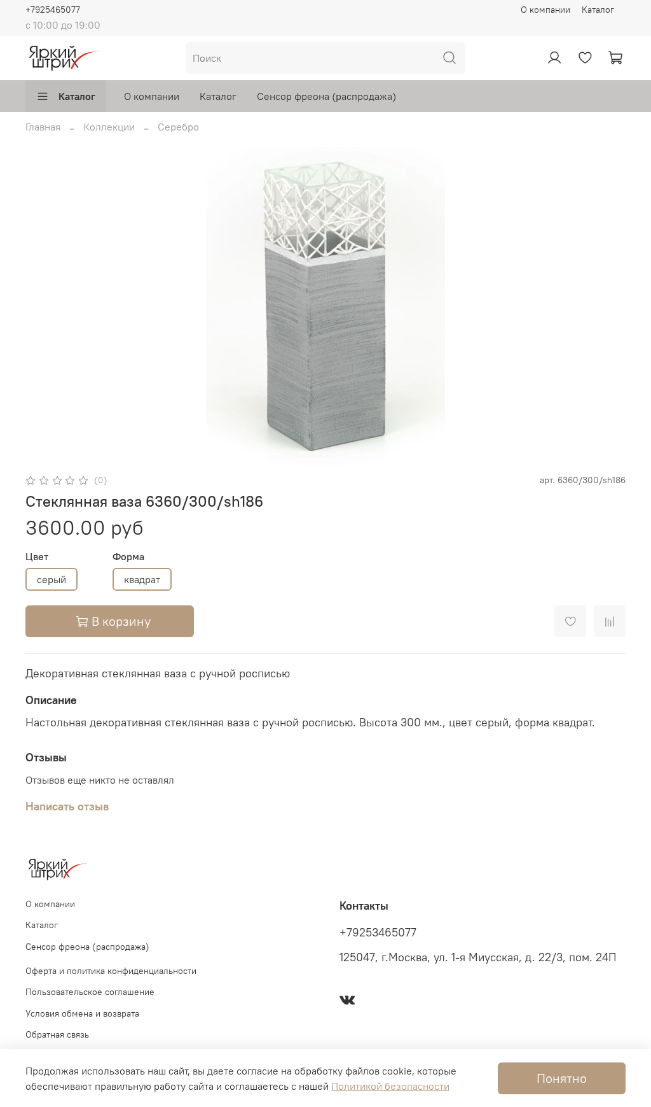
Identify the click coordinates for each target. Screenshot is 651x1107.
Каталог (598, 9)
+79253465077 (377, 933)
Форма (128, 557)
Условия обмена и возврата (82, 1013)
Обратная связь (57, 1034)
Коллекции (109, 126)
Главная (42, 126)
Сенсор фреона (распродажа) (326, 96)
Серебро (178, 126)
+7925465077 (52, 9)
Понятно (562, 1078)
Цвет (36, 557)
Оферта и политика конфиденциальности (110, 971)
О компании (545, 9)
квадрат (142, 579)
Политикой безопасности (390, 1086)
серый (51, 579)
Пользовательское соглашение (89, 992)
